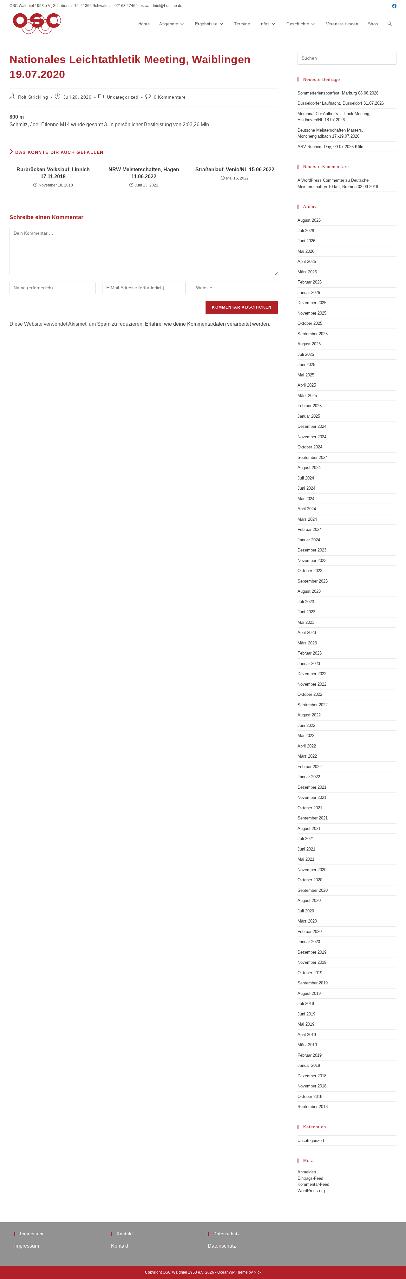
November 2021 (312, 797)
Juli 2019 (306, 1003)
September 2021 (313, 818)
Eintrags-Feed (310, 1178)
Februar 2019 (310, 1055)
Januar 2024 (309, 540)
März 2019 (307, 1044)
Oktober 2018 (310, 1096)
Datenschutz (222, 1246)
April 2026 (307, 261)
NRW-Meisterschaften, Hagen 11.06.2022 (143, 173)
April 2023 (307, 632)
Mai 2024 (306, 498)
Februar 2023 (310, 653)
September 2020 (313, 890)
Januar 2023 (309, 663)
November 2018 (312, 1086)
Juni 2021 (306, 849)
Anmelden (307, 1172)
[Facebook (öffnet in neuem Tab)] (393, 6)
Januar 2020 (309, 941)
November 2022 (312, 684)
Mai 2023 (306, 622)
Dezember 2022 (312, 673)
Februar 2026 (310, 282)
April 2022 (307, 746)
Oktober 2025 (310, 323)
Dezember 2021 (312, 787)
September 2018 (313, 1106)
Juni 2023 (306, 612)
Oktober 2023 (310, 570)
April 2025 (307, 385)
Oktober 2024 (310, 447)
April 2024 (307, 508)
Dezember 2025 (312, 302)
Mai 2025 (306, 375)
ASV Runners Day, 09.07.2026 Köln (330, 146)
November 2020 (312, 869)
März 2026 (307, 272)
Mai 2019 (306, 1024)
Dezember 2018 (312, 1075)
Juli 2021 (306, 838)
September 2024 (313, 457)
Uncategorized (123, 97)
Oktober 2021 (310, 808)
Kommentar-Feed (313, 1184)
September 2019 (313, 983)
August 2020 (309, 900)
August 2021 (309, 828)
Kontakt (119, 1246)
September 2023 (313, 581)
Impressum (26, 1246)
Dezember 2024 (312, 426)
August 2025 (309, 344)
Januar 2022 (309, 776)
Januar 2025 (309, 416)
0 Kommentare (170, 97)
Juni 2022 (306, 725)
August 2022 (309, 715)
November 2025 (312, 313)
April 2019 (307, 1034)
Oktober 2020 (310, 880)
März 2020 (307, 921)
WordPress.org (311, 1190)
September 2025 (313, 333)
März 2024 (307, 519)
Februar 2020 (310, 931)
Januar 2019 (309, 1065)
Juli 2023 (306, 601)
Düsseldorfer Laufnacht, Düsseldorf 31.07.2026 (341, 103)
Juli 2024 (306, 478)
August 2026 (309, 220)
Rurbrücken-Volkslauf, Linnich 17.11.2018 (53, 173)
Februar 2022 (310, 766)
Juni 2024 (306, 488)
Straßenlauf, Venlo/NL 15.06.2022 (234, 169)
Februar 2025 (310, 405)
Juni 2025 (306, 364)
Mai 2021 (306, 859)
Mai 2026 (306, 251)
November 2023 (312, 560)
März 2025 (307, 395)
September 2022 (313, 704)
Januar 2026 (309, 292)
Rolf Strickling (33, 97)
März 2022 (307, 756)
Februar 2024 (310, 529)
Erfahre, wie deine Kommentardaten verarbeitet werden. (207, 324)
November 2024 (312, 436)
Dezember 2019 (312, 952)
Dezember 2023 (312, 550)
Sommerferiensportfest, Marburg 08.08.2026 (338, 93)
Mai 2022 (306, 735)
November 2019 (312, 962)
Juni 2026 (306, 240)
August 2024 (309, 467)
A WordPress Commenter (321, 180)
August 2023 (309, 591)
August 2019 (309, 993)
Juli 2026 (306, 230)
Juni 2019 (306, 1014)
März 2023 (307, 643)
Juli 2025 (306, 354)
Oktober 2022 (310, 694)
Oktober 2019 (310, 972)
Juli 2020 (306, 911)
